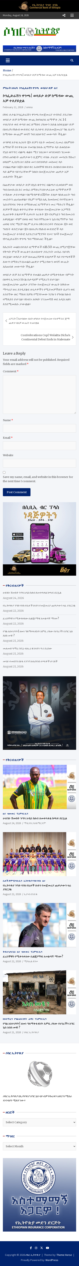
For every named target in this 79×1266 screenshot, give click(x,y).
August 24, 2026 (12, 823)
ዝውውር (11, 813)
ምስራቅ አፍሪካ (10, 88)
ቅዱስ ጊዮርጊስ (9, 951)
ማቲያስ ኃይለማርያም (35, 823)
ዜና (56, 88)
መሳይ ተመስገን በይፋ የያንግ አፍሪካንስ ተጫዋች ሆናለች (30, 661)
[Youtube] (47, 1248)
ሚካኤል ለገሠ (31, 961)
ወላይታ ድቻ (46, 88)
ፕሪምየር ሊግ (22, 813)
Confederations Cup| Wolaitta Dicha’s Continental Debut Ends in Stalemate (45, 337)
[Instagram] (36, 1248)
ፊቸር (31, 1018)
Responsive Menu (64, 15)
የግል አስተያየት (20, 1018)
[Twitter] (41, 1248)
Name (8, 420)
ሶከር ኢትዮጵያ (31, 1032)
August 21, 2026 (12, 1032)
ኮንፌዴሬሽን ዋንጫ (29, 88)
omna (29, 107)
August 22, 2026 (12, 894)
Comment (11, 371)
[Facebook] (31, 1248)
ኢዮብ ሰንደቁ (30, 894)
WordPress (51, 1260)
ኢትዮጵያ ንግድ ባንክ (32, 880)
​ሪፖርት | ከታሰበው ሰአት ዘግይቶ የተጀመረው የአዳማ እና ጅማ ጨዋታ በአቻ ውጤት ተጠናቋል (39, 321)
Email (8, 437)
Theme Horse (64, 1255)
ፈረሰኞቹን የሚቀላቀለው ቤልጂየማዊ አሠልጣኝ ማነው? (31, 618)
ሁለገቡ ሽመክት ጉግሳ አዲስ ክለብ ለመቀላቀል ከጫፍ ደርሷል (32, 592)
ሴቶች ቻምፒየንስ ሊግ (12, 880)
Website (8, 455)
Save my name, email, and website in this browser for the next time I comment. (38, 479)
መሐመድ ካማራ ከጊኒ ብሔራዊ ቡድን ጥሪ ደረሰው (27, 648)
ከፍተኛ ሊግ (8, 1018)
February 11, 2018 (13, 107)
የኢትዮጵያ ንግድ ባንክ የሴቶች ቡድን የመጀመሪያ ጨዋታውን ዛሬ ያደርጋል (39, 605)
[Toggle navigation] (8, 60)
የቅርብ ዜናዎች (15, 760)
